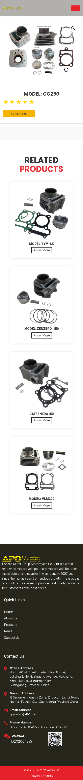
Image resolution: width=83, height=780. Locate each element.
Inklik (49, 776)
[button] (73, 28)
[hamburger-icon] (75, 8)
